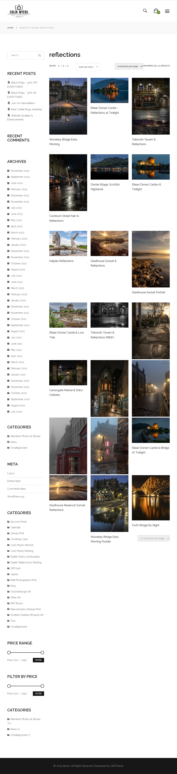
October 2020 (19, 393)
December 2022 (20, 251)
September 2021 (20, 325)
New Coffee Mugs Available (26, 109)
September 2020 (20, 399)
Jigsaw (14, 574)
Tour (13, 620)
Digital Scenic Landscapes (25, 556)
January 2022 (18, 300)
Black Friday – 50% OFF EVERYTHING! (22, 84)
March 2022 (17, 288)
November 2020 (20, 387)
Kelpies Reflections (61, 261)
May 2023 (16, 220)
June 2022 (17, 282)
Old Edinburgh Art (21, 591)
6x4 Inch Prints (19, 521)
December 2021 (20, 306)
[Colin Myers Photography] (19, 11)
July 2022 (16, 275)
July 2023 (16, 207)
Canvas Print (17, 533)
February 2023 (19, 238)
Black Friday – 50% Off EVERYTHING (21, 94)
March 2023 (17, 232)
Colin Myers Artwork (22, 545)
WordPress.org (15, 496)
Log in (10, 473)
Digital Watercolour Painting (26, 562)
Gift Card (15, 568)
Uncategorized (19, 447)
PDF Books (17, 603)
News (14, 442)
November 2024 (20, 170)
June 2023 (17, 214)
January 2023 (18, 244)
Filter (38, 660)
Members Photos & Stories (25, 436)
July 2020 (16, 411)
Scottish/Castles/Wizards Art (27, 615)
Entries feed (13, 481)
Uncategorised (19, 626)
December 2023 (20, 195)
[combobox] (88, 67)
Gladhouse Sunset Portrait (148, 292)
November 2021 (20, 312)
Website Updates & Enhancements (20, 117)
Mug (13, 585)
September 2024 (20, 176)
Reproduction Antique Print (26, 609)
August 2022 (18, 269)
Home (10, 28)
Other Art (16, 597)
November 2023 (20, 201)
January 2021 (18, 374)
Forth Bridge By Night (145, 525)
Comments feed (16, 488)
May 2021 (16, 350)
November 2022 (20, 257)
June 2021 (16, 343)
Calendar (16, 527)
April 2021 (16, 356)
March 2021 (17, 362)
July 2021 (16, 337)
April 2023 (16, 226)
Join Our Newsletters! (23, 103)
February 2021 (19, 368)
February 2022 (19, 294)
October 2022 (19, 263)
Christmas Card (19, 539)
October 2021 (18, 319)
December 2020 (20, 380)
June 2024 (17, 183)
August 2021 (18, 331)
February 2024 (19, 189)
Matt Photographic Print (23, 580)
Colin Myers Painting (22, 551)
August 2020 (18, 405)
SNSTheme (117, 766)
